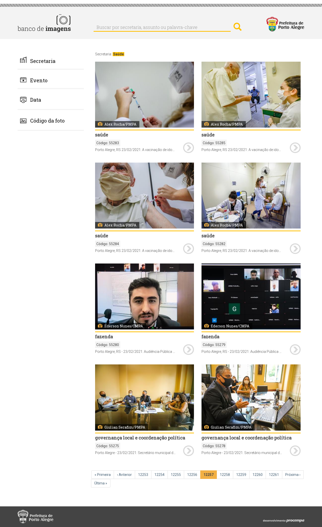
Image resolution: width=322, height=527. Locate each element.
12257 (209, 476)
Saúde (118, 54)
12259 (241, 475)
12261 (274, 475)
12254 (160, 475)
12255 (176, 475)
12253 (143, 475)
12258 (225, 475)
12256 (192, 475)
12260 (258, 475)
